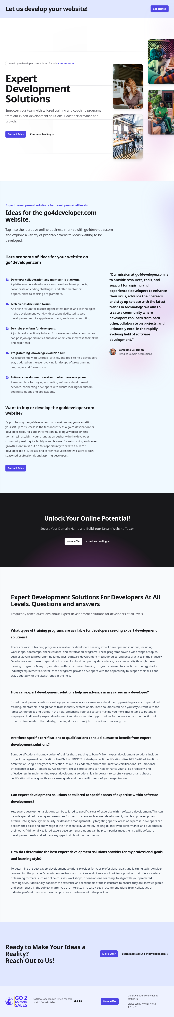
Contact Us (66, 63)
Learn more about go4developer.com (145, 953)
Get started (159, 8)
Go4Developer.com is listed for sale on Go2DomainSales (52, 1000)
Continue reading (98, 541)
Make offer (74, 541)
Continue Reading (42, 134)
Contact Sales (16, 134)
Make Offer (109, 953)
